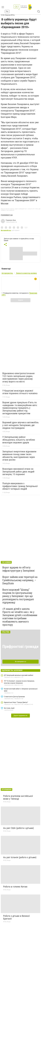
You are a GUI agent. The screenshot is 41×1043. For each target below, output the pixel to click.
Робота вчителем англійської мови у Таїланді (18, 797)
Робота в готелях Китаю (15, 886)
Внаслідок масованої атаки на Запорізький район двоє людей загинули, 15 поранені (18, 471)
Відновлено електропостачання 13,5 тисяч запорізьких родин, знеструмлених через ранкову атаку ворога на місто (18, 377)
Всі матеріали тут (20, 662)
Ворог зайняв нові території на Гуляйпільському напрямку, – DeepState (19, 580)
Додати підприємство (20, 715)
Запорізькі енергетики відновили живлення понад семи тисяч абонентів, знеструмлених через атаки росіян (19, 455)
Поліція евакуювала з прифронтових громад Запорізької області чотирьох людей (20, 486)
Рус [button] (7, 11)
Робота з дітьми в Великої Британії (16, 917)
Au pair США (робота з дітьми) (18, 828)
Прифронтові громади (20, 646)
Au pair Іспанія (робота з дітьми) (19, 857)
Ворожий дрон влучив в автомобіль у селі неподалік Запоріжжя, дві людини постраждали (20, 425)
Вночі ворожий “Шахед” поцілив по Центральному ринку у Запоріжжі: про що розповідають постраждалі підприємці (18, 596)
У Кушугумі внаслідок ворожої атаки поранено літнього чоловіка (19, 392)
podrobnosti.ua (7, 215)
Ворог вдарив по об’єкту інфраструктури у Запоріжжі (18, 569)
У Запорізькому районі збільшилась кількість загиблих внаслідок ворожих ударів (18, 440)
